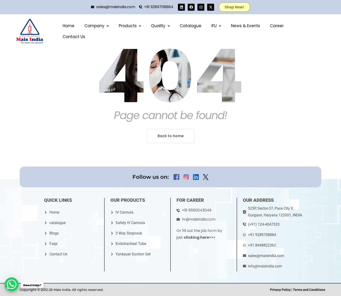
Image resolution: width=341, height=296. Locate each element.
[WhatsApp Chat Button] (12, 284)
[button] (96, 25)
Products (128, 26)
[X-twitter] (210, 7)
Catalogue (190, 26)
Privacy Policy (280, 290)
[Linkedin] (181, 7)
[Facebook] (191, 7)
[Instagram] (200, 7)
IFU (214, 26)
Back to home (171, 136)
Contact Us (74, 36)
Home (68, 26)
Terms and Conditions (309, 290)
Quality (158, 26)
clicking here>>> (199, 237)
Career (277, 26)
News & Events (245, 26)
